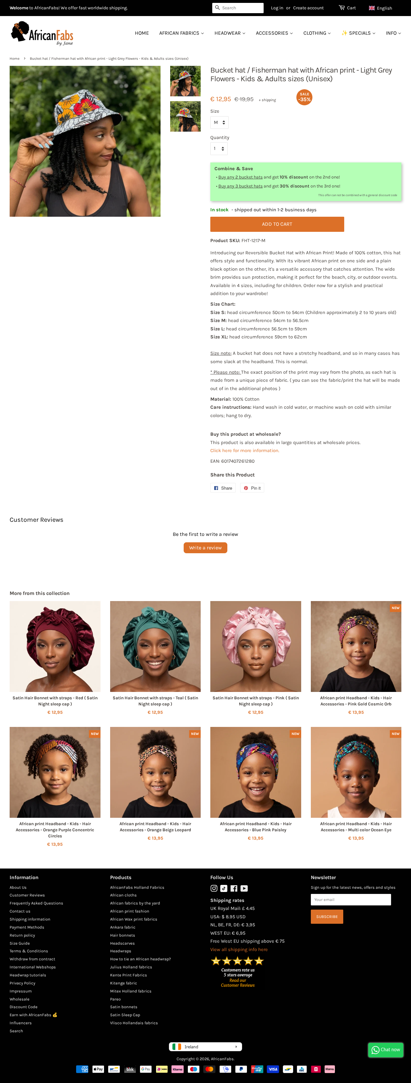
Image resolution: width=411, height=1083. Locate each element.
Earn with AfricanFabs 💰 (33, 1014)
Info (392, 33)
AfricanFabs (222, 1058)
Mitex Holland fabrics (131, 991)
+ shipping (267, 100)
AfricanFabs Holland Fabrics (137, 887)
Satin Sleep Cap (125, 1014)
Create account (308, 8)
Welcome (19, 8)
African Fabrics (180, 33)
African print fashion (129, 911)
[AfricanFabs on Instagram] (213, 889)
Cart (351, 8)
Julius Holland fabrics (131, 967)
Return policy (22, 935)
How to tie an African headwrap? (140, 958)
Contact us (20, 911)
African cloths (123, 895)
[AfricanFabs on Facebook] (234, 889)
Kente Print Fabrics (128, 975)
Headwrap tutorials (28, 975)
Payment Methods (27, 927)
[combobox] (238, 8)
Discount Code (24, 1006)
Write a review (205, 548)
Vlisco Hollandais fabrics (134, 1022)
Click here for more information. (244, 450)
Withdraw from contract (32, 958)
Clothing (315, 33)
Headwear (228, 33)
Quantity (219, 137)
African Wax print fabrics (133, 919)
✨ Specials (356, 33)
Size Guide (20, 943)
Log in (277, 8)
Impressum (21, 991)
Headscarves (122, 943)
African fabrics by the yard (135, 903)
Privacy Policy (22, 983)
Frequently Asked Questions (36, 903)
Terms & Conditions (29, 950)
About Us (18, 887)
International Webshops (33, 967)
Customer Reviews (27, 895)
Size (214, 111)
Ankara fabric (123, 927)
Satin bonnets (123, 1006)
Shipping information (30, 919)
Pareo (115, 999)
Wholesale (20, 999)
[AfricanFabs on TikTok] (223, 890)
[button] (383, 8)
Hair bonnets (122, 935)
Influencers (21, 1022)
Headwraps (120, 950)
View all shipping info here (239, 949)
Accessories (273, 33)
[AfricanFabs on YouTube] (244, 889)
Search (16, 1030)
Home (142, 33)
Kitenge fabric (123, 983)
